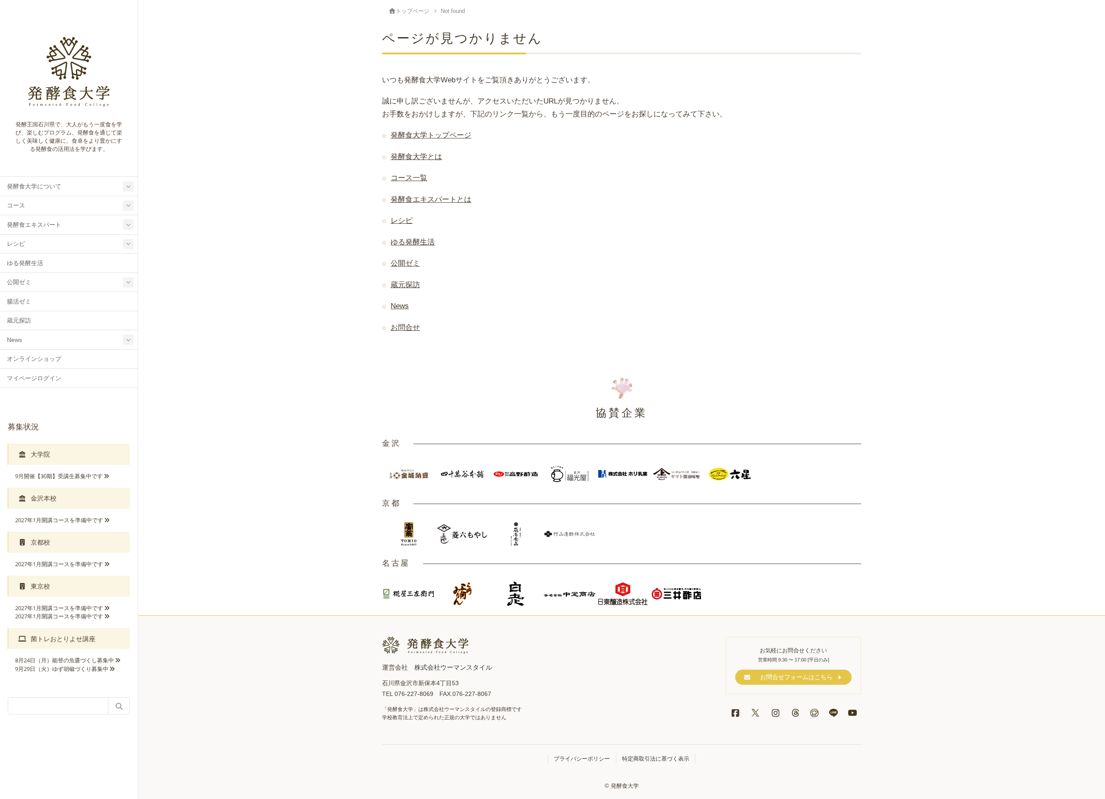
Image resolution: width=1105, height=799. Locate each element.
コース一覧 (409, 178)
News (14, 340)
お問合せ (405, 327)
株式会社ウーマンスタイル (453, 667)
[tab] (69, 454)
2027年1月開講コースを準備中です (59, 520)
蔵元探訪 (19, 320)
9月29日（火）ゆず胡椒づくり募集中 (61, 669)
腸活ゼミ (19, 301)
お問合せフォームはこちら (796, 677)
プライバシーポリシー (582, 758)
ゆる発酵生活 (25, 263)
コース (16, 205)
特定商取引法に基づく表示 (655, 758)
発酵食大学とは (416, 156)
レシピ (16, 244)
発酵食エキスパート (34, 225)
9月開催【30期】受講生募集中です (59, 476)
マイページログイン (34, 378)
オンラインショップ (34, 359)
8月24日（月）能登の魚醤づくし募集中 (64, 660)
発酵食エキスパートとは (431, 199)
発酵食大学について (34, 186)
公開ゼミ (19, 282)
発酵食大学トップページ (431, 135)
